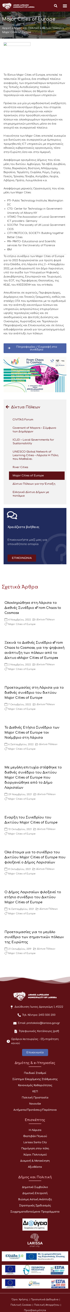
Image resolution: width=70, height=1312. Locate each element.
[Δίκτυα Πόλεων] (7, 407)
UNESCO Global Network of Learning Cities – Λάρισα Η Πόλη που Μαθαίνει (35, 455)
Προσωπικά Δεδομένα (44, 1299)
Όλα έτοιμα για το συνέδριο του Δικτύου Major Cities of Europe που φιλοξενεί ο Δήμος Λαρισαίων (35, 857)
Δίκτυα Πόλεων (52, 28)
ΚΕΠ (35, 1091)
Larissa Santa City (35, 1142)
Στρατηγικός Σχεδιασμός (35, 1205)
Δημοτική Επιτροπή (35, 1193)
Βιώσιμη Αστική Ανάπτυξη (35, 1199)
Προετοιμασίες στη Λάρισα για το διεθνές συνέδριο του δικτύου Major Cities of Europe (34, 693)
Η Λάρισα (35, 1130)
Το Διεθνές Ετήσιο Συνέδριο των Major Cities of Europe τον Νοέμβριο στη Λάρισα (31, 732)
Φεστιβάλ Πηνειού (35, 1136)
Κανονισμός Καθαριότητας (35, 1085)
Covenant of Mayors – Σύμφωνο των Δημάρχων (34, 429)
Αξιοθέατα (35, 1167)
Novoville (35, 1103)
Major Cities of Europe (28, 475)
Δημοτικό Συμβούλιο (35, 1187)
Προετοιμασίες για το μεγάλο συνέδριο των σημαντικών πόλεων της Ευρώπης (34, 937)
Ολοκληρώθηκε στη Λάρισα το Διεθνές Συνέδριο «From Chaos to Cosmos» (32, 608)
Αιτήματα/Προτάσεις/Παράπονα (35, 1110)
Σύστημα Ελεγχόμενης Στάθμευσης (35, 1079)
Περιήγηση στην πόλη (35, 1148)
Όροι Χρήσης (20, 1299)
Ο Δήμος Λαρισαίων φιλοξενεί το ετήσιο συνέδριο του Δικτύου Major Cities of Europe (32, 897)
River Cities (20, 467)
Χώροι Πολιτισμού (35, 1154)
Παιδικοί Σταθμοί (35, 1073)
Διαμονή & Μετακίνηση (35, 1160)
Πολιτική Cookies (21, 1305)
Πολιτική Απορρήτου (46, 1305)
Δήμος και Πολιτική (26, 28)
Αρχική (6, 28)
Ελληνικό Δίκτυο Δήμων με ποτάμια (31, 494)
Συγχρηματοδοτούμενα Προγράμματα (35, 1211)
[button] (65, 5)
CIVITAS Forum (23, 419)
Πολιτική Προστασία (35, 1097)
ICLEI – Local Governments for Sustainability (33, 441)
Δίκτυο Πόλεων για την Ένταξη (34, 483)
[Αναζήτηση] (56, 6)
